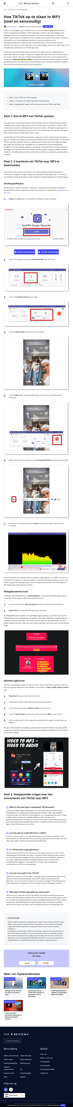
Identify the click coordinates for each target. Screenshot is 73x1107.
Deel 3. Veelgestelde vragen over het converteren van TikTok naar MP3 (35, 104)
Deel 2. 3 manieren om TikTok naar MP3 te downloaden (29, 101)
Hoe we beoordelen (47, 1069)
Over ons (43, 1054)
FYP (39, 130)
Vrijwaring (44, 1073)
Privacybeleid (45, 1062)
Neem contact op (46, 1058)
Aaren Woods (12, 27)
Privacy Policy (56, 1105)
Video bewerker (26, 1059)
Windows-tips (25, 1063)
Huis (5, 9)
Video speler (8, 1059)
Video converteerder (11, 1056)
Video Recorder (25, 1056)
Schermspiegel (25, 1073)
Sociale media (47, 26)
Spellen (22, 1077)
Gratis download (13, 1041)
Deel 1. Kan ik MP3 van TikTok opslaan (23, 97)
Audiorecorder (9, 1073)
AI (21, 1069)
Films (6, 1077)
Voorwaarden (45, 1065)
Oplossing (12, 9)
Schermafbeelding (10, 1063)
